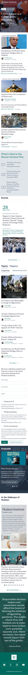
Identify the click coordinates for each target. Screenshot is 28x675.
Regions (14, 266)
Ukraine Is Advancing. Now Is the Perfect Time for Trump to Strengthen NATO (14, 174)
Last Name (4, 387)
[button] (12, 486)
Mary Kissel (7, 318)
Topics (4, 266)
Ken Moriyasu (8, 58)
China (3, 9)
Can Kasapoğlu (5, 146)
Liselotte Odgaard (9, 23)
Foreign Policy (6, 114)
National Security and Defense (11, 79)
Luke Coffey (7, 305)
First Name (4, 380)
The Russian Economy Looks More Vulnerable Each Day (14, 164)
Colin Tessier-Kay (12, 73)
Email (3, 393)
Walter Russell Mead (10, 99)
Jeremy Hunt (8, 330)
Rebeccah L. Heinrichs (7, 109)
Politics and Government (9, 35)
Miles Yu (3, 73)
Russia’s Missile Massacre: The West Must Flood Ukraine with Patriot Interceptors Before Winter (13, 187)
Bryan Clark (7, 137)
